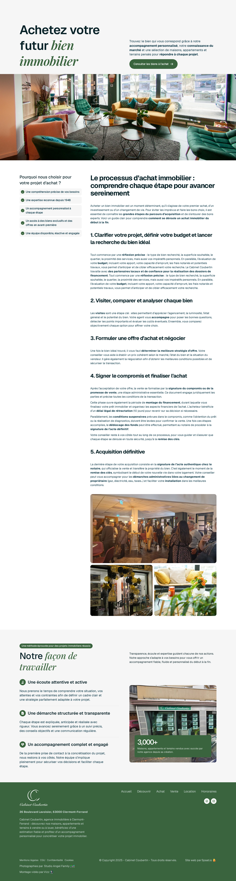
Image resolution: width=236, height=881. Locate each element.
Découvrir (144, 791)
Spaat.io (207, 860)
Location (190, 791)
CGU (42, 860)
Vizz (47, 872)
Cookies (69, 860)
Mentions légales (29, 860)
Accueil (126, 791)
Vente (174, 791)
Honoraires (208, 791)
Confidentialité (55, 860)
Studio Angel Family (57, 866)
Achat (160, 791)
